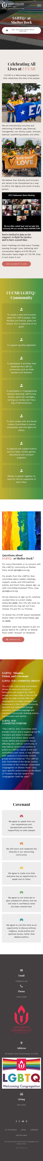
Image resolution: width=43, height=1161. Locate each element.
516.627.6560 (21, 997)
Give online (21, 1105)
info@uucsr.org (21, 981)
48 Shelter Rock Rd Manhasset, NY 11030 (21, 1054)
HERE (15, 603)
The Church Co (21, 1148)
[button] (39, 6)
